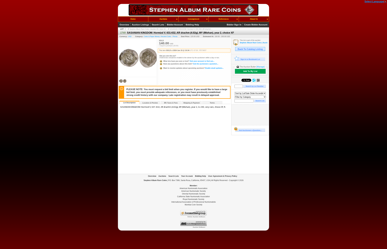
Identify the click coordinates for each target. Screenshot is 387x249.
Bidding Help (192, 24)
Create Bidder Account (255, 24)
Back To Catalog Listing (250, 49)
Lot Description (129, 103)
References (224, 19)
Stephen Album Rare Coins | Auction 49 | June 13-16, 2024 (253, 43)
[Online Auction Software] (193, 215)
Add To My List (250, 71)
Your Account (187, 176)
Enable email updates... (193, 68)
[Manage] (260, 67)
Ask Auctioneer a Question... (250, 130)
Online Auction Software (196, 217)
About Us (254, 19)
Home (133, 19)
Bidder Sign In (234, 24)
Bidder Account (175, 24)
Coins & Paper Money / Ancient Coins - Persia (160, 36)
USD (130, 36)
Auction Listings (140, 24)
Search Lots (158, 24)
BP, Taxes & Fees (171, 103)
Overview (124, 24)
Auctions (163, 19)
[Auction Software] (193, 225)
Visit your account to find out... (188, 61)
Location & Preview (150, 103)
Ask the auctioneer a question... (190, 64)
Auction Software (199, 227)
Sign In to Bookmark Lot (250, 59)
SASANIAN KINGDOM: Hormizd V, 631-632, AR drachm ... (191, 29)
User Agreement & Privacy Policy (222, 176)
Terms (212, 103)
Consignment (193, 19)
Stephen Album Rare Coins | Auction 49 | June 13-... (148, 29)
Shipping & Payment (191, 103)
